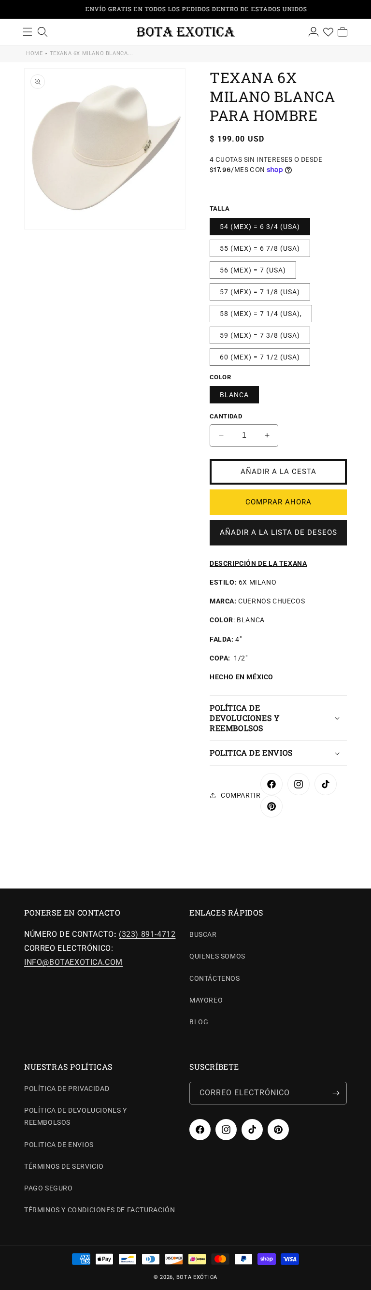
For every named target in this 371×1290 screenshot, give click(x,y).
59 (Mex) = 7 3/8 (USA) (260, 335)
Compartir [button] (240, 795)
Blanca (234, 395)
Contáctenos (214, 978)
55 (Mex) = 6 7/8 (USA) (260, 248)
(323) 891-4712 (147, 934)
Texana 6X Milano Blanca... (91, 53)
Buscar (203, 934)
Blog (198, 1022)
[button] (278, 718)
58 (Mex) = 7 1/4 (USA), (261, 313)
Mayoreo (206, 1000)
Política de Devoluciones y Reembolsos (75, 1116)
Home (34, 53)
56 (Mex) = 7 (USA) (253, 270)
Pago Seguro (48, 1188)
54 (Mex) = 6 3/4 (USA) (260, 226)
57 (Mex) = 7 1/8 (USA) (260, 292)
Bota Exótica (196, 1277)
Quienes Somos (217, 956)
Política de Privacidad (66, 1088)
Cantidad (226, 416)
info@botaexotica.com (73, 962)
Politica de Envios (59, 1144)
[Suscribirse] (335, 1093)
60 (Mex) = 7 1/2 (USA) (260, 357)
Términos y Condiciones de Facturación (99, 1210)
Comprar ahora (278, 502)
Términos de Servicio (64, 1166)
